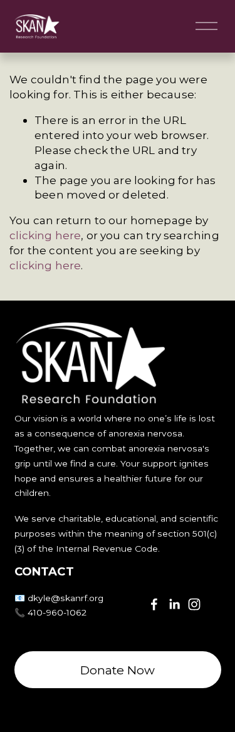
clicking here (45, 235)
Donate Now (117, 670)
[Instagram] (194, 604)
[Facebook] (154, 604)
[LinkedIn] (174, 604)
